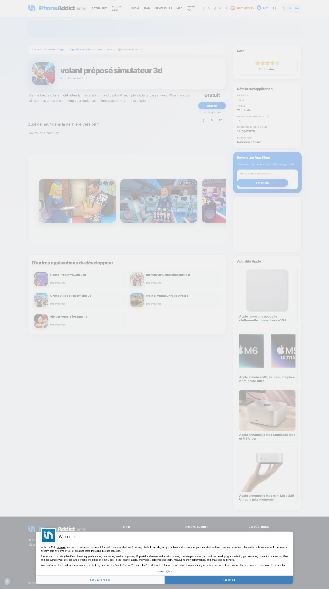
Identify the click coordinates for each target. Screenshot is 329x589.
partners (60, 547)
